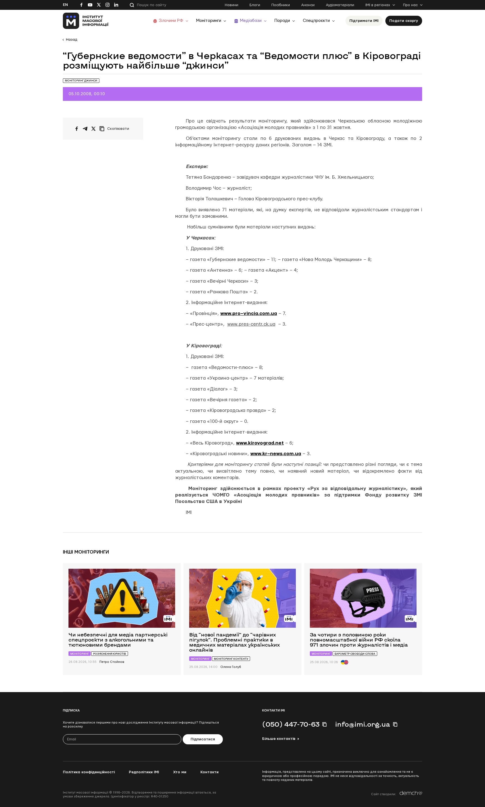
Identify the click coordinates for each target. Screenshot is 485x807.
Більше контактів (278, 739)
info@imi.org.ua (362, 724)
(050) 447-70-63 (290, 724)
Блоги (255, 5)
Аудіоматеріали (340, 5)
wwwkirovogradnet (260, 443)
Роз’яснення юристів (109, 653)
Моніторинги (208, 21)
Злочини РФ (171, 21)
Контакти (209, 772)
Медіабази (251, 21)
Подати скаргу (403, 21)
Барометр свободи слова (355, 653)
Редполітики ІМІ (144, 772)
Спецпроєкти (316, 21)
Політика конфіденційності (89, 772)
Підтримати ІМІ (364, 21)
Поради (282, 21)
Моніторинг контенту (231, 658)
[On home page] (86, 21)
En (65, 5)
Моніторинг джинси (81, 80)
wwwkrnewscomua (275, 453)
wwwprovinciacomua (248, 313)
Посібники (280, 5)
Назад (71, 40)
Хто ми (179, 772)
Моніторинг (79, 653)
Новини (231, 5)
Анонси (308, 5)
